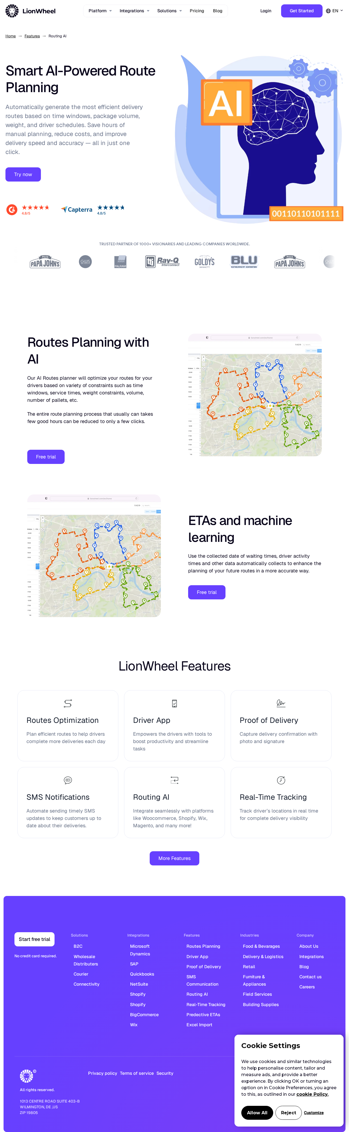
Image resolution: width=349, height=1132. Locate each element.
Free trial (46, 457)
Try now (23, 174)
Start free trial (34, 939)
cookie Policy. (312, 1094)
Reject (288, 1112)
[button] (99, 11)
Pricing (197, 11)
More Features (174, 858)
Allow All (257, 1112)
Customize (314, 1112)
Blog (217, 11)
